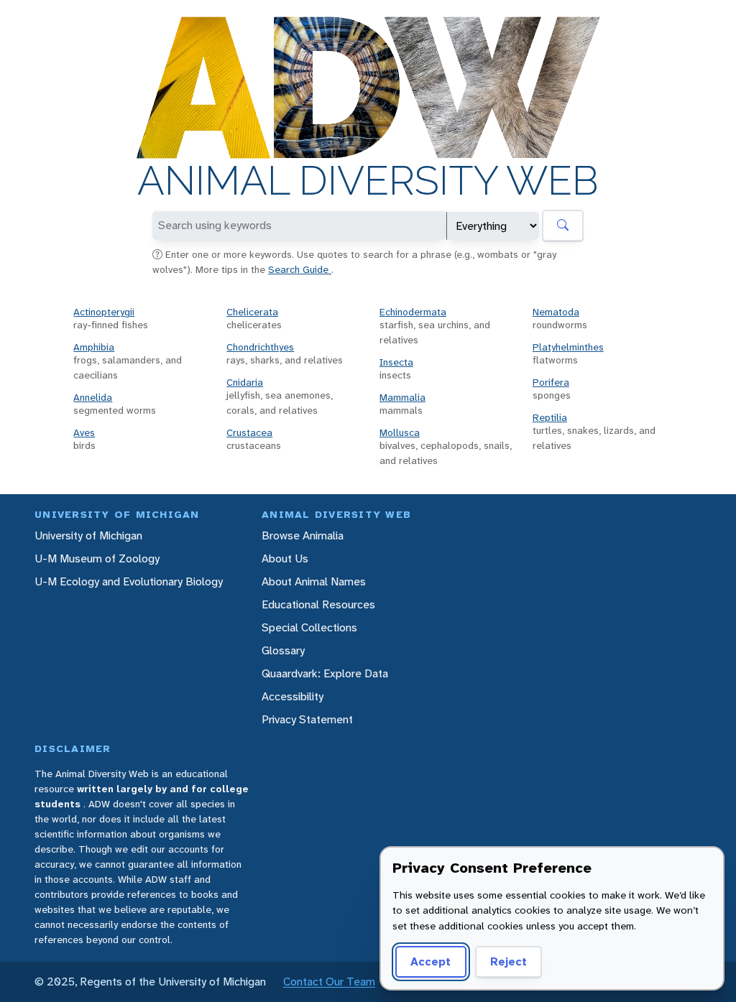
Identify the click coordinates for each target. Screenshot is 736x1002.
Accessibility (292, 696)
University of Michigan (88, 535)
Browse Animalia (303, 535)
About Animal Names (314, 581)
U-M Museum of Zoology (97, 558)
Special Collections (309, 627)
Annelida (92, 397)
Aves (84, 432)
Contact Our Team (329, 981)
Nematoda (556, 311)
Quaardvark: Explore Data (325, 673)
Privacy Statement (307, 719)
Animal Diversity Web (368, 181)
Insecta (396, 362)
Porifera (551, 382)
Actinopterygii (103, 311)
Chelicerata (252, 311)
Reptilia (550, 417)
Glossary (283, 650)
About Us (285, 558)
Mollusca (400, 432)
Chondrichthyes (260, 346)
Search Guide (299, 269)
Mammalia (403, 397)
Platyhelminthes (568, 346)
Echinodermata (413, 311)
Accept (430, 961)
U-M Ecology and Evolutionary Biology (128, 581)
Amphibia (93, 346)
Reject (508, 961)
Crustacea (249, 432)
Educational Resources (318, 604)
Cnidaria (244, 382)
